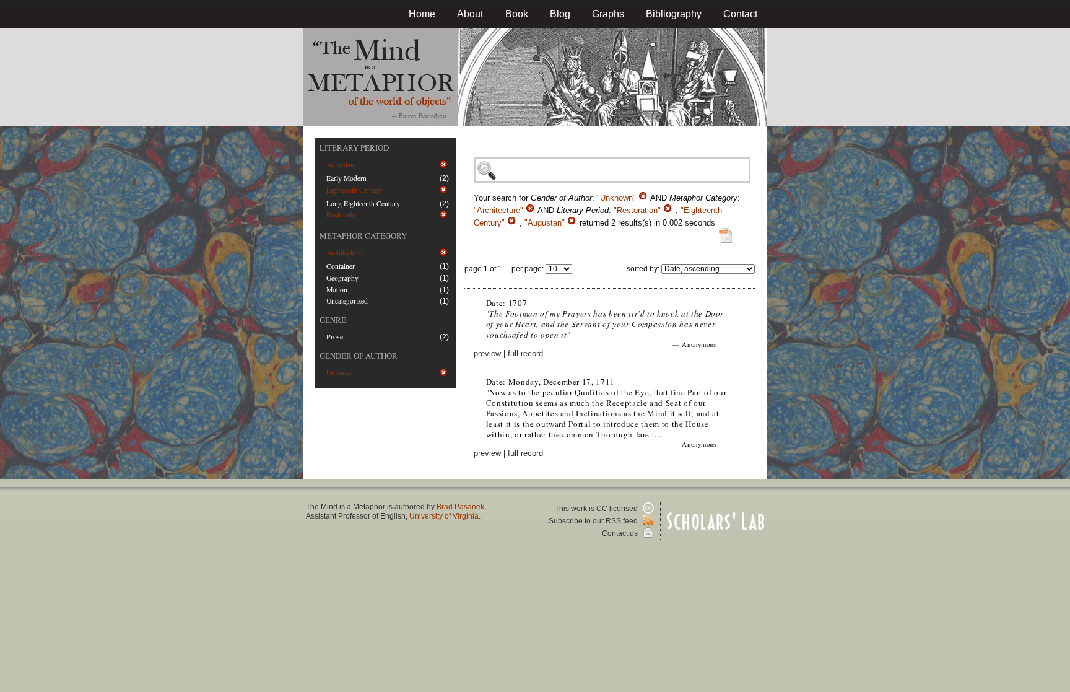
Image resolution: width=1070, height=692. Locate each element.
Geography (342, 277)
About (470, 14)
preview (487, 353)
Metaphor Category (363, 235)
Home (422, 14)
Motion (336, 289)
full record (525, 353)
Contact (740, 14)
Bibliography (674, 14)
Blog (560, 14)
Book (516, 14)
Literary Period (354, 147)
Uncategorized (347, 300)
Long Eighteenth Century (363, 203)
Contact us (621, 533)
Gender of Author (359, 355)
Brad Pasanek (460, 506)
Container (340, 266)
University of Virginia (444, 516)
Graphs (608, 14)
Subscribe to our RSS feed (594, 521)
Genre (333, 319)
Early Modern (346, 178)
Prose (334, 336)
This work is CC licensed (597, 508)
